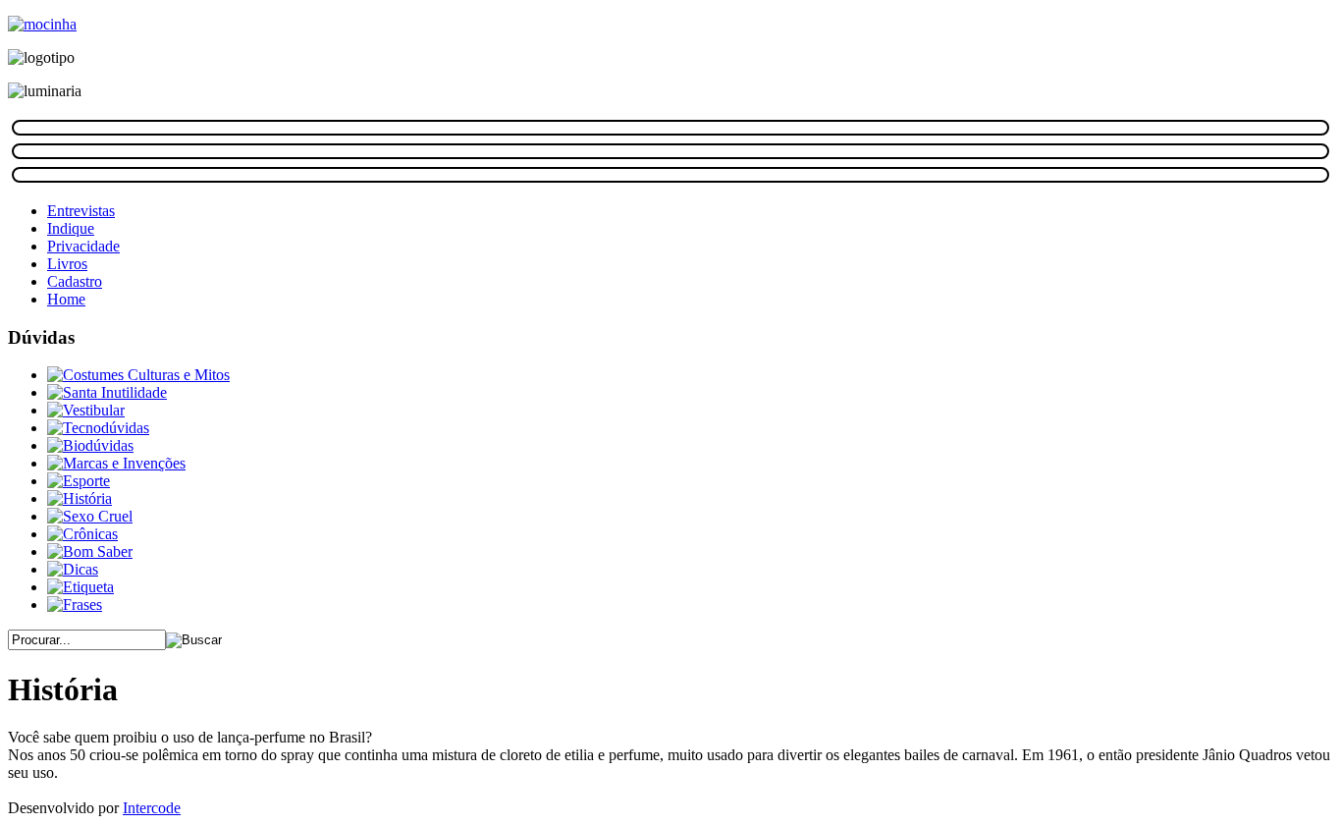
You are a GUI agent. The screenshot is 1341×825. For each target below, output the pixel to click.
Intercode (152, 807)
